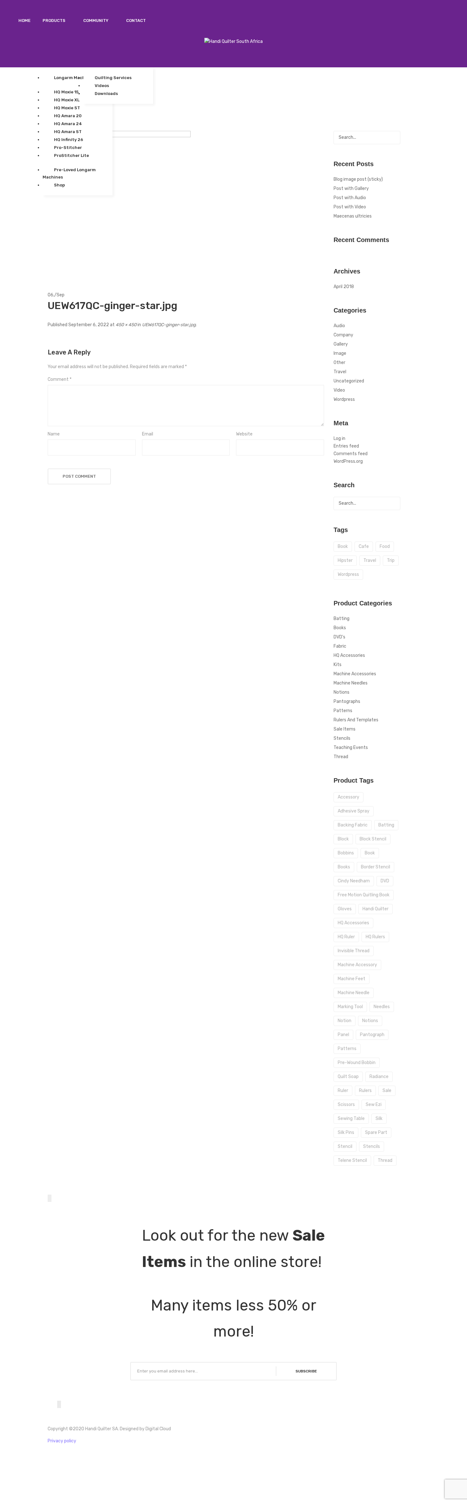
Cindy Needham (354, 881)
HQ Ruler (346, 937)
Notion (344, 1020)
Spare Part (376, 1132)
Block (343, 839)
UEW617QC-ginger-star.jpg (169, 324)
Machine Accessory (357, 964)
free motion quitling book (363, 895)
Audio (339, 325)
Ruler (343, 1090)
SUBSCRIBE (306, 1371)
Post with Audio (350, 197)
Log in (339, 438)
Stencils (342, 738)
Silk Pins (346, 1132)
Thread (341, 756)
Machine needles (351, 683)
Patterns (343, 710)
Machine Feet (351, 978)
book (343, 546)
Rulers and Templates (356, 720)
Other (339, 362)
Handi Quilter (375, 909)
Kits (338, 664)
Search (393, 137)
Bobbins (346, 853)
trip (391, 560)
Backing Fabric (353, 825)
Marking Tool (350, 1006)
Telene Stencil (352, 1160)
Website (244, 434)
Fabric (340, 646)
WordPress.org (348, 461)
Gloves (345, 909)
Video (339, 390)
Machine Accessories (355, 674)
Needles (382, 1006)
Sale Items (344, 729)
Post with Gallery (351, 188)
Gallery (341, 344)
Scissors (346, 1104)
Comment (59, 379)
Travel (340, 371)
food (385, 546)
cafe (364, 546)
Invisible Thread (353, 951)
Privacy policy (62, 1441)
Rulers (365, 1090)
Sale (386, 1090)
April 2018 (344, 286)
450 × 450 (126, 324)
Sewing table (351, 1118)
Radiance (379, 1076)
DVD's (339, 637)
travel (369, 560)
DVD (385, 881)
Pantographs (347, 701)
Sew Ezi (374, 1104)
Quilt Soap (348, 1076)
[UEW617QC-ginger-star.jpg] (119, 202)
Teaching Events (351, 747)
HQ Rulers (375, 937)
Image (340, 353)
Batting (341, 618)
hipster (345, 560)
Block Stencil (373, 839)
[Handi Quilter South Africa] (233, 41)
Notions (341, 692)
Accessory (348, 797)
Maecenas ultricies (353, 216)
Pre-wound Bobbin (357, 1062)
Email (147, 434)
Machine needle (353, 992)
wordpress (348, 574)
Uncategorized (349, 381)
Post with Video (350, 207)
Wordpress (344, 399)
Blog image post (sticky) (358, 179)
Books (340, 627)
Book (370, 853)
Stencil (345, 1146)
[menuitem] (24, 20)
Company (343, 335)
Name (54, 434)
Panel (343, 1034)
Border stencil (375, 867)
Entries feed (346, 446)
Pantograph (372, 1034)
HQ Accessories (349, 655)
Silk (379, 1118)
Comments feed (351, 453)
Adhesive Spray (353, 811)
